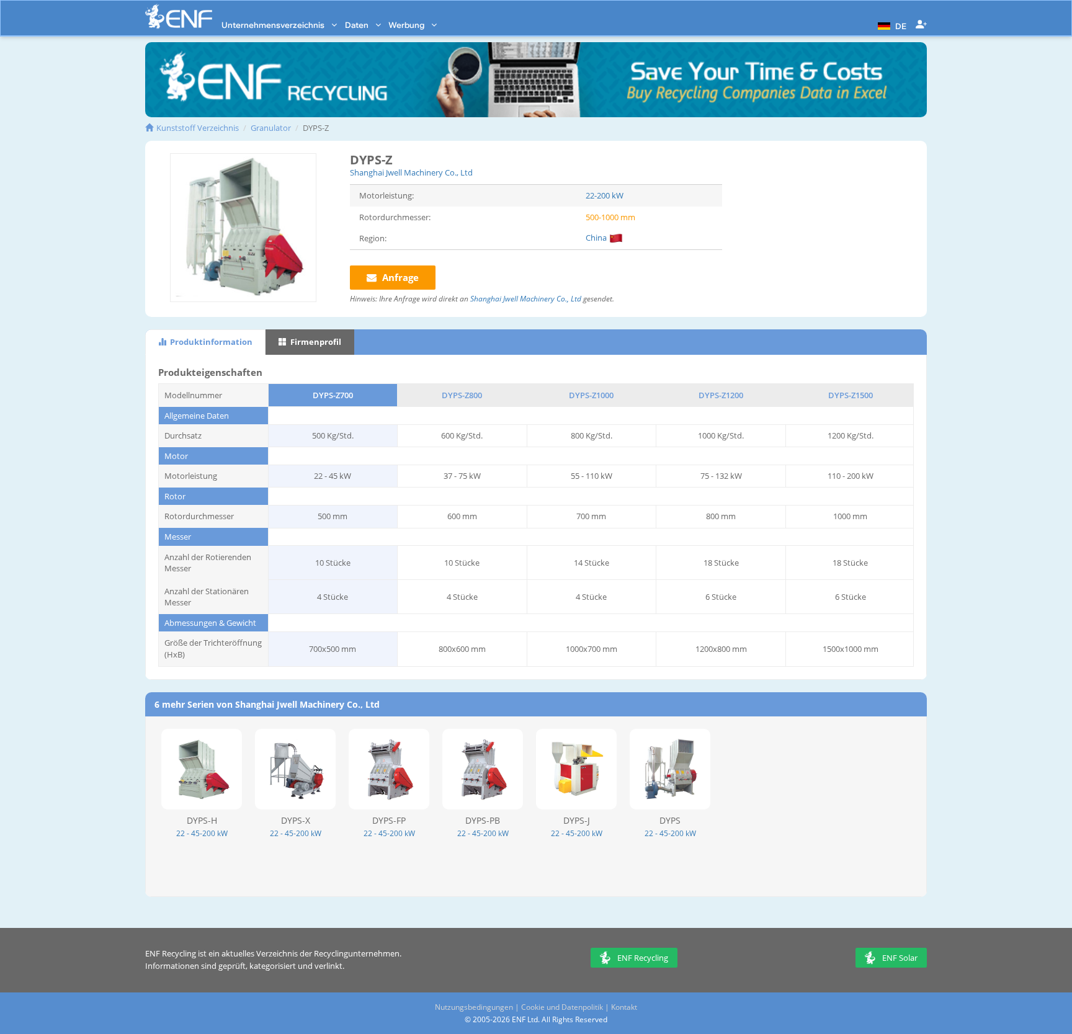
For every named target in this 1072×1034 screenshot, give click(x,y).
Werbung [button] (407, 25)
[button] (890, 25)
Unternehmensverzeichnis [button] (273, 25)
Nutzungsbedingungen (474, 1007)
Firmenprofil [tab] (314, 341)
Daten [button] (357, 25)
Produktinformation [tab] (210, 341)
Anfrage (399, 277)
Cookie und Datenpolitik (562, 1007)
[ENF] (178, 16)
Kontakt (624, 1007)
